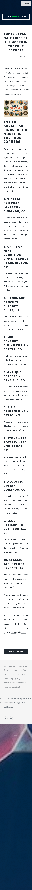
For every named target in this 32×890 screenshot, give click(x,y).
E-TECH (16, 732)
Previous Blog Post (16, 651)
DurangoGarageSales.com (15, 632)
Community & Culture (21, 698)
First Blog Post (16, 658)
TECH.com (16, 16)
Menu (27, 3)
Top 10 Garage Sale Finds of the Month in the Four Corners (16, 42)
